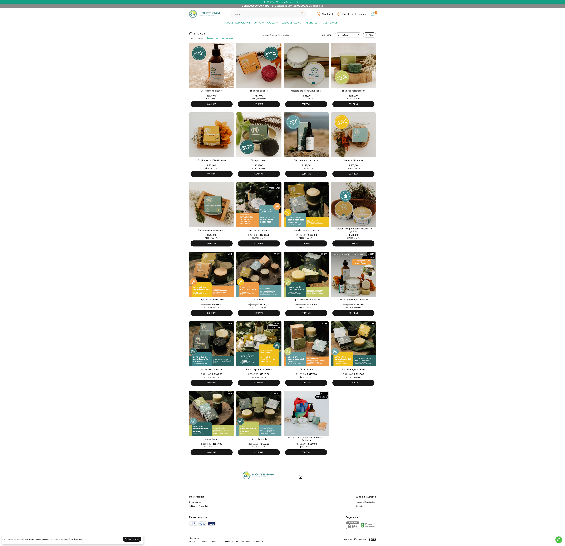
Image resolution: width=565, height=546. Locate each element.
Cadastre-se (348, 14)
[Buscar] (302, 14)
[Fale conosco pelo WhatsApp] (558, 539)
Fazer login (362, 14)
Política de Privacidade (199, 506)
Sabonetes (311, 22)
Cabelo (271, 22)
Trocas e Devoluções (365, 502)
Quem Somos (330, 22)
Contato (359, 506)
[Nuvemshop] (355, 540)
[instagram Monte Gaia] (300, 477)
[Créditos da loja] (371, 539)
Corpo (257, 22)
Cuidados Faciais (291, 22)
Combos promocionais (237, 22)
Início (191, 38)
